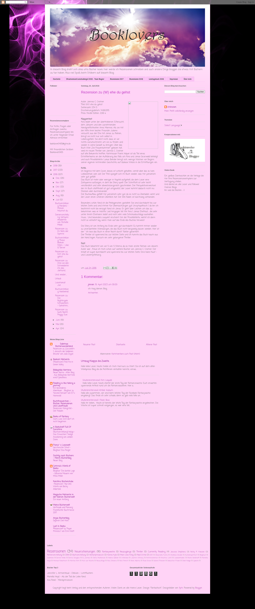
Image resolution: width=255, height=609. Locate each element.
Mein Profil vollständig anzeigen (179, 111)
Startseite (56, 79)
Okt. (58, 186)
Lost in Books (59, 526)
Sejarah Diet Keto (60, 520)
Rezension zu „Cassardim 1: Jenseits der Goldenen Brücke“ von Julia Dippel (64, 351)
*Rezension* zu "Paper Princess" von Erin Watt (63, 530)
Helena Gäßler (113, 557)
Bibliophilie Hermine (62, 370)
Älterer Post (151, 344)
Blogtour (203, 555)
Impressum (174, 79)
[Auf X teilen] (110, 267)
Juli (58, 199)
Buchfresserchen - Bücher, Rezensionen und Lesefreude (62, 404)
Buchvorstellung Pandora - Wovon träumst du (62, 207)
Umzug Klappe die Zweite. (95, 361)
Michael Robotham (60, 560)
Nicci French (123, 560)
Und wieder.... (61, 274)
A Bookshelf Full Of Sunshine (62, 428)
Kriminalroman (152, 557)
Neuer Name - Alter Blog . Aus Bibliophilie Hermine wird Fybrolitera (64, 375)
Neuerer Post (89, 344)
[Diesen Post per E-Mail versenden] (104, 267)
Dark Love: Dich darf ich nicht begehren (63, 420)
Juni (58, 320)
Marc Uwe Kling (126, 555)
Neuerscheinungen (85, 552)
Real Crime (141, 555)
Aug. (58, 195)
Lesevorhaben (179, 557)
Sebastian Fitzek (173, 560)
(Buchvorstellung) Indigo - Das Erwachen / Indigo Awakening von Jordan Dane (64, 435)
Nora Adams (135, 560)
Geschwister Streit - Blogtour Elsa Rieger (62, 449)
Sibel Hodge (186, 560)
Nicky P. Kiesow (197, 551)
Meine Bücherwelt (61, 505)
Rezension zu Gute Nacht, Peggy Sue (61, 312)
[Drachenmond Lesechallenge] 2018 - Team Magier (85, 79)
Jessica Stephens (178, 551)
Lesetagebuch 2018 (156, 79)
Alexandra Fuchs (161, 555)
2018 (55, 165)
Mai (58, 324)
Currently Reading (156, 551)
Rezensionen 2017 (117, 79)
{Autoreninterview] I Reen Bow (95, 400)
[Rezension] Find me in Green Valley (63, 363)
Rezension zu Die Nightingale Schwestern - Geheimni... (62, 300)
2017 (55, 170)
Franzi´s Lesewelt (61, 445)
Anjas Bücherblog (61, 518)
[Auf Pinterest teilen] (115, 267)
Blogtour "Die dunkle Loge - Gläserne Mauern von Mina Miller (64, 473)
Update (195, 560)
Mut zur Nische (88, 560)
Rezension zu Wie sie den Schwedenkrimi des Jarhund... (62, 265)
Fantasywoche (108, 551)
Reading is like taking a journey (64, 384)
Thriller (140, 551)
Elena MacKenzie (99, 557)
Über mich (188, 79)
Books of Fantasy (61, 416)
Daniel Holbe (61, 557)
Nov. (58, 182)
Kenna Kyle (112, 555)
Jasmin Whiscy (137, 557)
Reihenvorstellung (54, 555)
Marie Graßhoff (193, 557)
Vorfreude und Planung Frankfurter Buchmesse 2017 (63, 510)
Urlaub (58, 278)
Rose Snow (147, 560)
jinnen (91, 284)
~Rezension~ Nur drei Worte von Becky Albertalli (62, 487)
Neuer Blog (57, 460)
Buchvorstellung (79, 555)
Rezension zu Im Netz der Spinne (61, 231)
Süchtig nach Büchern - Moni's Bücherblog (63, 457)
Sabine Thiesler (159, 560)
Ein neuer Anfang (61, 499)
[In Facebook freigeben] (113, 267)
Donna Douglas (74, 557)
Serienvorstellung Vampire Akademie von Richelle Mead (62, 219)
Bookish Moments (61, 359)
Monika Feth (74, 560)
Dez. (58, 178)
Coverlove (50, 557)
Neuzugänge (125, 551)
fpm (181, 588)
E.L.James (86, 557)
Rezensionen (56, 551)
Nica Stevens (112, 560)
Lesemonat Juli (60, 284)
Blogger (198, 588)
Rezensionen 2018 (136, 79)
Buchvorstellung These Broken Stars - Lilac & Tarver (62, 242)
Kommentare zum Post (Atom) (126, 354)
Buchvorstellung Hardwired (62, 290)
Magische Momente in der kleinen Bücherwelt (64, 496)
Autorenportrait (191, 555)
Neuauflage (100, 560)
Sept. (58, 191)
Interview (124, 557)
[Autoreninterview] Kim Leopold (97, 380)
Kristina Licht (166, 557)
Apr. (58, 328)
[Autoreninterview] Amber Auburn (97, 390)
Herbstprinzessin (96, 555)
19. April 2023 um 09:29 (106, 284)
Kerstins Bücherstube (63, 481)
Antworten (93, 292)
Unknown (171, 107)
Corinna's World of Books (61, 467)
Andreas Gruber (176, 555)
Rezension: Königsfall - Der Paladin (63, 409)
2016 (55, 174)
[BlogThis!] (107, 267)
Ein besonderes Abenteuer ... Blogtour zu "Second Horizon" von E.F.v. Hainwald (64, 392)
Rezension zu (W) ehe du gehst (61, 254)
